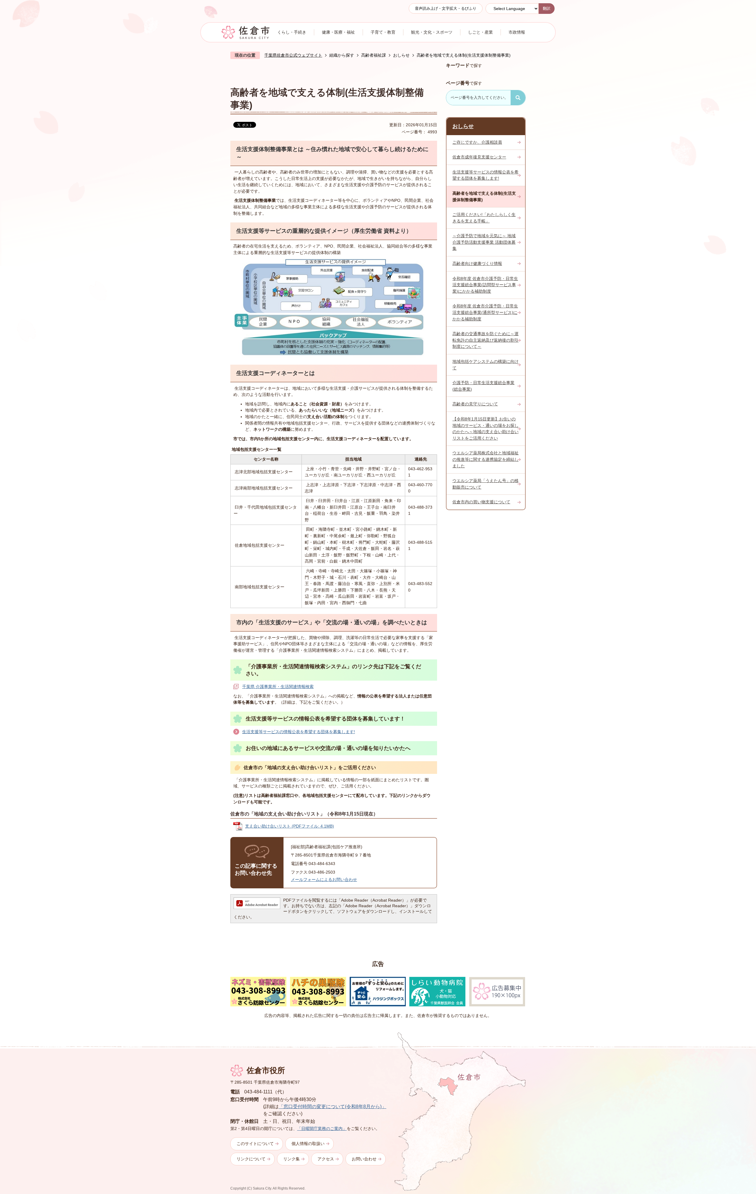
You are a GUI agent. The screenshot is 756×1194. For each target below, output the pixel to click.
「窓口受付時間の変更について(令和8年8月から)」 (332, 1106)
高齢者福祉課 (373, 55)
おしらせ (401, 55)
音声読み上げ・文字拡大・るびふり (445, 8)
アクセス (325, 1159)
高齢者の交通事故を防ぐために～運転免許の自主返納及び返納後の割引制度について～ (485, 340)
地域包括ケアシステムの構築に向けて (485, 364)
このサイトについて (255, 1143)
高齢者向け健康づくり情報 (477, 263)
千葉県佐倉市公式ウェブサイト (293, 55)
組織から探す (341, 55)
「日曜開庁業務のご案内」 (322, 1128)
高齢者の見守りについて (475, 404)
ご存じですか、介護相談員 (477, 142)
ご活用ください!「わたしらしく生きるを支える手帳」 (484, 217)
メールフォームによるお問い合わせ (324, 879)
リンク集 (291, 1159)
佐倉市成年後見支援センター (479, 157)
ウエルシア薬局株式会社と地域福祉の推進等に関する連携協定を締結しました (485, 459)
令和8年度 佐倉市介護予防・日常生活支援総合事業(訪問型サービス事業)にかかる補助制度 (485, 285)
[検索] (518, 97)
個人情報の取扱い (308, 1143)
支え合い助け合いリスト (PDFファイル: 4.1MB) (289, 826)
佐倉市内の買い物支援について (481, 501)
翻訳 (546, 8)
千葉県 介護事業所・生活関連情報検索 (278, 686)
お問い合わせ (364, 1159)
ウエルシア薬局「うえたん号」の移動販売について (485, 483)
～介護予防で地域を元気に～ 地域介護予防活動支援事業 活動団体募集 (484, 242)
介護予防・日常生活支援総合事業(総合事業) (483, 386)
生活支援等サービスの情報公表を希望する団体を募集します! (298, 731)
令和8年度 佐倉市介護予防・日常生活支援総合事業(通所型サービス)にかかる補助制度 (485, 312)
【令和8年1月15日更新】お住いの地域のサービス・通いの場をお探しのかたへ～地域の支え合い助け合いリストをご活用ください (485, 428)
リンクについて (251, 1159)
